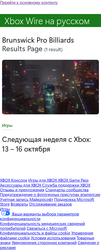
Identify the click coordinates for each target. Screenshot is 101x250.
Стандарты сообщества (67, 189)
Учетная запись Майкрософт (26, 199)
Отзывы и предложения (22, 189)
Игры (7, 126)
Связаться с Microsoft (47, 228)
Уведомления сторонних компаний (44, 242)
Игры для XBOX (43, 180)
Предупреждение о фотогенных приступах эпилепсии (50, 194)
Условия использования (53, 237)
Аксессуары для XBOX (21, 185)
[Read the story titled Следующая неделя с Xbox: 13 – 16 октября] (50, 87)
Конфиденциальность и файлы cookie (35, 232)
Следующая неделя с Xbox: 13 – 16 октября (46, 143)
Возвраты (19, 204)
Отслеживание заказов (50, 204)
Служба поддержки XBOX (66, 185)
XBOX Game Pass (73, 180)
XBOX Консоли (13, 180)
